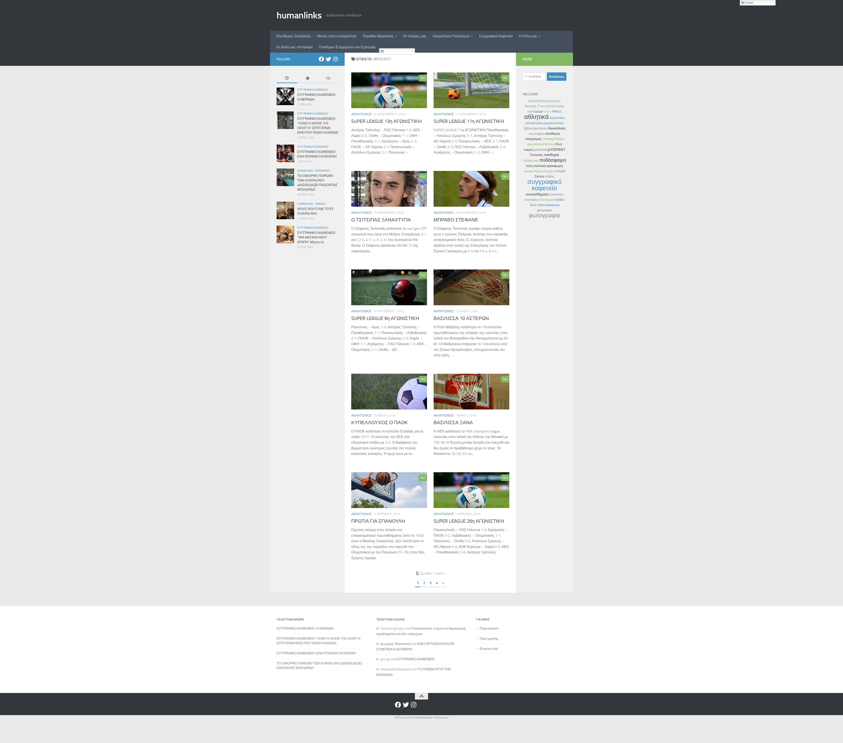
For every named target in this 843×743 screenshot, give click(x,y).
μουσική (541, 149)
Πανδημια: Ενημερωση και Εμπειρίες (347, 47)
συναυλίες (556, 194)
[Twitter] (328, 59)
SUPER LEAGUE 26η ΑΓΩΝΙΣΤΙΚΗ (469, 521)
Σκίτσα (539, 176)
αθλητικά (536, 116)
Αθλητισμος (361, 114)
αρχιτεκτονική (554, 123)
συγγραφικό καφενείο (544, 185)
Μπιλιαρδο (322, 170)
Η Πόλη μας (528, 36)
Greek (388, 51)
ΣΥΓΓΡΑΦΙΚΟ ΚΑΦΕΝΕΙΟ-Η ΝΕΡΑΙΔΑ (305, 628)
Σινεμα (320, 203)
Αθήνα (556, 111)
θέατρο (549, 144)
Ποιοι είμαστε (489, 628)
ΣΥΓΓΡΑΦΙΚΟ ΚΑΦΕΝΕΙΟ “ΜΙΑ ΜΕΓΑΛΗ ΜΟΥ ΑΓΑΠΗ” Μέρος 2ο (316, 237)
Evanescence (552, 101)
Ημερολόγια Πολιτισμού (451, 36)
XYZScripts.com (441, 717)
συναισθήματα (537, 194)
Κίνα (558, 144)
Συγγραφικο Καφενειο (312, 89)
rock (531, 111)
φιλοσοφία (544, 210)
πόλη (529, 166)
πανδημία (551, 155)
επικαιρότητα (553, 139)
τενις (533, 205)
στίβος (549, 176)
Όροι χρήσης (489, 639)
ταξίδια (559, 200)
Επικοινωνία (489, 649)
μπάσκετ (556, 149)
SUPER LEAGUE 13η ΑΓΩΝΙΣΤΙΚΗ (386, 121)
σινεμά (560, 171)
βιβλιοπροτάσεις (536, 128)
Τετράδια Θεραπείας (378, 36)
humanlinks (299, 15)
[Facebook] (321, 59)
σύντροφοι (546, 200)
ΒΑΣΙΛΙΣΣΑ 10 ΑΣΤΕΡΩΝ (461, 318)
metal (560, 106)
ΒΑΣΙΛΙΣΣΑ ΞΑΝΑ (453, 422)
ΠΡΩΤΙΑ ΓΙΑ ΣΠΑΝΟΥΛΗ (378, 521)
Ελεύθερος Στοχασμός (293, 36)
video (547, 111)
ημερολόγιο (535, 144)
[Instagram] (335, 59)
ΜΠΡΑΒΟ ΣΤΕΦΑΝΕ (456, 220)
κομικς (528, 150)
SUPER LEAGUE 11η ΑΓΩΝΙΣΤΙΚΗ (469, 121)
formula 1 (532, 106)
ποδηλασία (531, 161)
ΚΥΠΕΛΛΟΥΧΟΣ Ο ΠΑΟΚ (379, 422)
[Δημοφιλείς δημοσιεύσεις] (307, 78)
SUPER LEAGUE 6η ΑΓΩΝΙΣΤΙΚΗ (385, 318)
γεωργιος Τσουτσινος (395, 644)
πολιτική (540, 166)
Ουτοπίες (536, 155)
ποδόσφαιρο (552, 160)
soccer (538, 111)
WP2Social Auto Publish (406, 717)
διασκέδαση (556, 128)
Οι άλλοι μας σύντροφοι (294, 47)
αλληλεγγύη (534, 123)
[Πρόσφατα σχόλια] (328, 78)
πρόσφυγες (554, 166)
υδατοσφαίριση (548, 205)
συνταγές (531, 200)
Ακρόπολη (557, 118)
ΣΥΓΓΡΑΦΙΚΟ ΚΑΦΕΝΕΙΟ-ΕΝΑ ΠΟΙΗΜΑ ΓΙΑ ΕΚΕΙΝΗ (316, 653)
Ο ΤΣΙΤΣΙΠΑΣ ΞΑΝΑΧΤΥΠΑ (381, 220)
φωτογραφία (544, 215)
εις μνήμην (536, 134)
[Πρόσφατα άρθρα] (287, 78)
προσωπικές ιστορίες (539, 171)
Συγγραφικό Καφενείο (496, 36)
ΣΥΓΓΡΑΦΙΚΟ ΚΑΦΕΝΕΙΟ (415, 659)
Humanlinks (305, 170)
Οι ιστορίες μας (415, 36)
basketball (535, 101)
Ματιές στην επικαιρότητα (337, 36)
